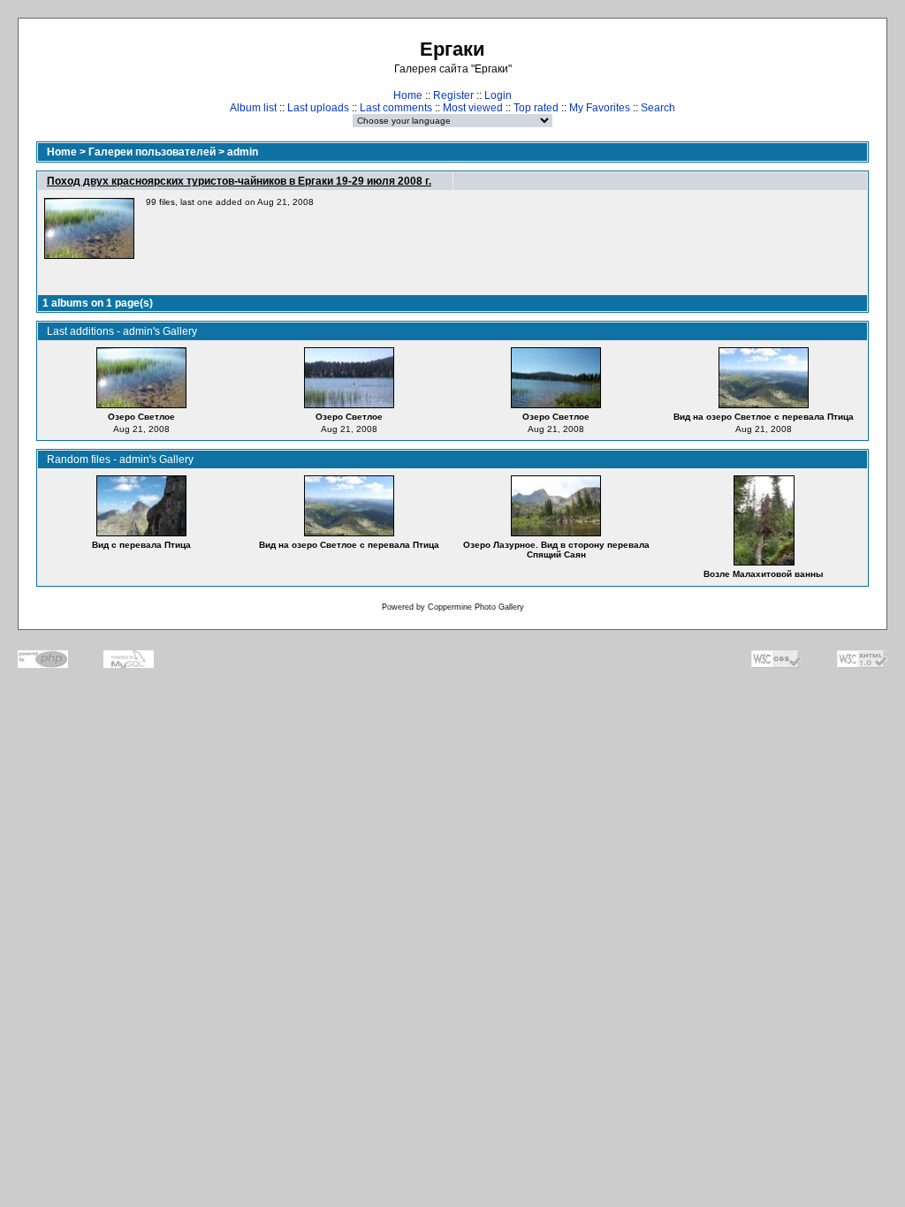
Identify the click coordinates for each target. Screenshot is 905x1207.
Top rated (536, 108)
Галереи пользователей (152, 152)
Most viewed (473, 108)
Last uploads (318, 108)
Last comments (396, 108)
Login (498, 95)
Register (453, 95)
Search (658, 108)
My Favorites (599, 108)
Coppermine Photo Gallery (476, 607)
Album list (253, 108)
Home (407, 95)
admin (242, 152)
